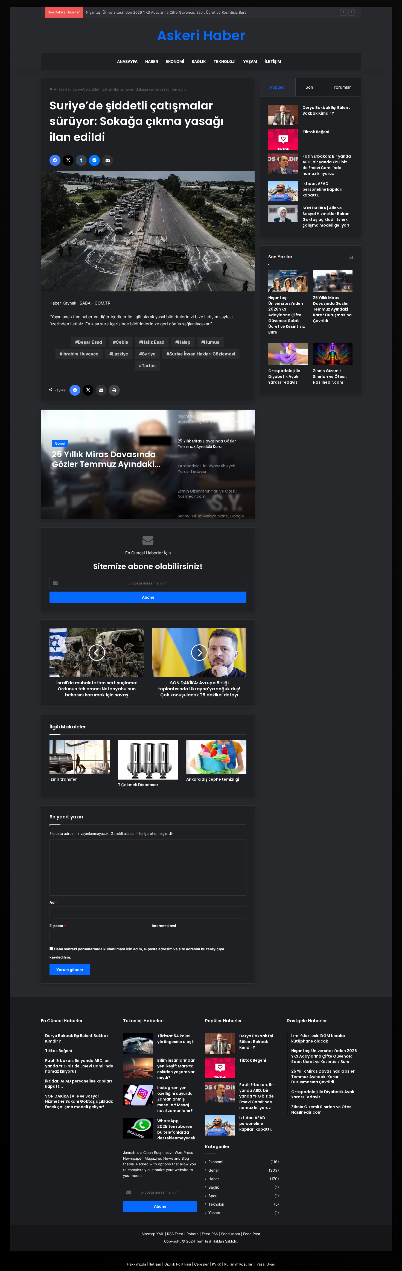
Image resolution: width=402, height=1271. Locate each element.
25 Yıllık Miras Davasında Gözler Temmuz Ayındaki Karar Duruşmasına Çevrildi (151, 12)
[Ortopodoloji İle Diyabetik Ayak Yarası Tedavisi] (288, 354)
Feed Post (251, 1234)
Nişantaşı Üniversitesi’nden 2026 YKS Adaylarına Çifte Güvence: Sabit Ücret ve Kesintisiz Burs (286, 315)
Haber (151, 61)
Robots (193, 1234)
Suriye (149, 354)
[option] (148, 464)
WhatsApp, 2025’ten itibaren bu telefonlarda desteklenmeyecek (176, 1129)
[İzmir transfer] (79, 757)
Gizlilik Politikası (177, 1264)
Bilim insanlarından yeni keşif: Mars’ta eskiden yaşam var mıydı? (176, 1069)
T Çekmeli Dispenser (138, 785)
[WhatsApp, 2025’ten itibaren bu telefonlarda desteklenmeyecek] (138, 1128)
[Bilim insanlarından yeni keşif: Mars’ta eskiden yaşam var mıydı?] (138, 1068)
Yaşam (250, 61)
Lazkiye (120, 354)
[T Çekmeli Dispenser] (148, 760)
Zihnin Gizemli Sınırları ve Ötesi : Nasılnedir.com (330, 376)
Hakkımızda (136, 1264)
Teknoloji (224, 61)
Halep (184, 342)
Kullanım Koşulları (238, 1264)
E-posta (57, 925)
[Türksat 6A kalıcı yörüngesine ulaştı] (138, 1043)
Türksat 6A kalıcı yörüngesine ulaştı (175, 1038)
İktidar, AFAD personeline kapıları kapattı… (322, 189)
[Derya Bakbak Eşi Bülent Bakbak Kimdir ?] (283, 115)
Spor (212, 1196)
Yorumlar (342, 87)
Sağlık (199, 61)
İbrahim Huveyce (80, 354)
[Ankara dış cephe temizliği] (216, 757)
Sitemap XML (153, 1234)
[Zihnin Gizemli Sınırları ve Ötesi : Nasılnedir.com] (333, 354)
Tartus (149, 365)
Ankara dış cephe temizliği (212, 779)
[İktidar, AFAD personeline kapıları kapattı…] (283, 191)
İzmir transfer (63, 779)
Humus (211, 342)
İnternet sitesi (164, 925)
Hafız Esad (153, 342)
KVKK (216, 1264)
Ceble (122, 342)
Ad (53, 902)
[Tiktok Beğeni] (283, 139)
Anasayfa (127, 61)
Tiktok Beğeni (315, 132)
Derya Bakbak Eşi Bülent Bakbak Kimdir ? (326, 110)
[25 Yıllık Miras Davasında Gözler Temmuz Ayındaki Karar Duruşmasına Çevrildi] (333, 281)
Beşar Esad (90, 342)
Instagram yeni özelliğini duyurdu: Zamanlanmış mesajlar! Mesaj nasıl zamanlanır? (175, 1099)
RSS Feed (175, 1234)
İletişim (273, 61)
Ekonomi (175, 61)
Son (309, 87)
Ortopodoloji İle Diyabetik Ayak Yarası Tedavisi (104, 459)
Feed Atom (230, 1234)
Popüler (277, 87)
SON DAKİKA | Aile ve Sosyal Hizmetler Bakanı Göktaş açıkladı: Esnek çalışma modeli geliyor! (326, 216)
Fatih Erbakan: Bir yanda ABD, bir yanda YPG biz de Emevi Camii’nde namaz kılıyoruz (326, 165)
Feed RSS (210, 1234)
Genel (60, 443)
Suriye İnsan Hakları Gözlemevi (202, 354)
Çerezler (201, 1264)
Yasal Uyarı (266, 1264)
